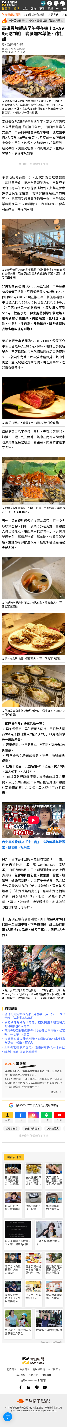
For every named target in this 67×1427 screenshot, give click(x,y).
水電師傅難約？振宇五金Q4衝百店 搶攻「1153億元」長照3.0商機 (54, 1208)
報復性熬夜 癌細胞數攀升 (12, 1207)
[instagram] (28, 1387)
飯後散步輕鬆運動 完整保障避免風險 (54, 1269)
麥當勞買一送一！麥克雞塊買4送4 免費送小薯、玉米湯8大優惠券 (33, 1269)
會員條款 (20, 1375)
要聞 (42, 8)
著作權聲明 (54, 1369)
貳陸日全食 (11, 1128)
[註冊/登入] (62, 3)
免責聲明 (24, 1369)
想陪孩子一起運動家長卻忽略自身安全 (18, 1332)
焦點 (25, 8)
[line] (37, 1387)
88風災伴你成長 (35, 14)
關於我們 (33, 1375)
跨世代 (55, 14)
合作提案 (46, 1375)
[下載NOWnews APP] (49, 3)
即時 (33, 8)
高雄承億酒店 (32, 1128)
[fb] (20, 1387)
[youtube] (45, 1387)
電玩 (50, 8)
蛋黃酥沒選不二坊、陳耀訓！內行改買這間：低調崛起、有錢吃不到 (33, 1180)
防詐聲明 (11, 1369)
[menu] (64, 8)
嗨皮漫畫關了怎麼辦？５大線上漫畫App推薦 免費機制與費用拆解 (18, 1243)
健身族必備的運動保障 (49, 1330)
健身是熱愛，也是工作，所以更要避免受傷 (12, 1298)
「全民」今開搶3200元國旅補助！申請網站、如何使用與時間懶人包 (33, 1297)
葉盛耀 (10, 44)
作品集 (54, 1092)
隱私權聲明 (39, 1369)
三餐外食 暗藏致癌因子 (48, 1243)
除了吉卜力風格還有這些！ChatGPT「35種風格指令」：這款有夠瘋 (13, 1269)
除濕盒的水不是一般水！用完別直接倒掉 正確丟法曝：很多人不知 (33, 1208)
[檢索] (56, 3)
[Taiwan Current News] (43, 3)
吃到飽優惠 (53, 1128)
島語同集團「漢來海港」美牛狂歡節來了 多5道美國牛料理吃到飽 (12, 1180)
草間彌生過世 (10, 9)
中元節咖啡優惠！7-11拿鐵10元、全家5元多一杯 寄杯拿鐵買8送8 (54, 1297)
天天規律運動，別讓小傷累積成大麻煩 (54, 1180)
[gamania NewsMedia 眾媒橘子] (33, 1401)
